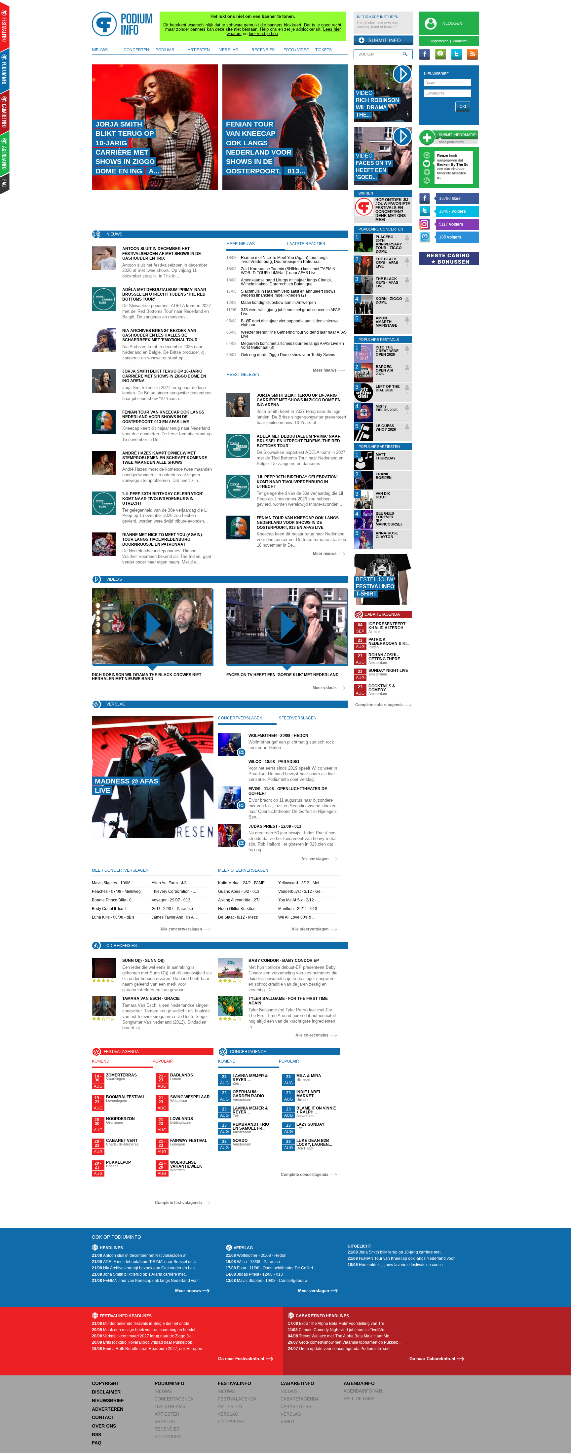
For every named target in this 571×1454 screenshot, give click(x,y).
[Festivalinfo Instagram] (424, 224)
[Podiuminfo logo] (124, 24)
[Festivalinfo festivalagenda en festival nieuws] (5, 27)
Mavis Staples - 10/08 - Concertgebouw (267, 1281)
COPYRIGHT (105, 1383)
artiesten (199, 50)
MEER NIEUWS (240, 243)
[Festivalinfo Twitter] (456, 54)
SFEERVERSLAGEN (298, 718)
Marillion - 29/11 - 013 (297, 908)
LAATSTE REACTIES (306, 243)
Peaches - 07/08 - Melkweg (116, 891)
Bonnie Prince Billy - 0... (113, 900)
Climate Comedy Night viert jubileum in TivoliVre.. (338, 1330)
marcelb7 (445, 156)
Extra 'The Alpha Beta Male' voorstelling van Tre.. (337, 1324)
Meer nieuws (325, 370)
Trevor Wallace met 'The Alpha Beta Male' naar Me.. (339, 1336)
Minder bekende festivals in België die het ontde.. (141, 1324)
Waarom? (460, 41)
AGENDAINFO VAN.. (364, 1391)
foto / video (296, 50)
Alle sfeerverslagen (309, 929)
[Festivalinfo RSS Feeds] (472, 54)
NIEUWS (163, 1391)
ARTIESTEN (167, 1414)
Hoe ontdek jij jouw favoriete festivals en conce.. (396, 1265)
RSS (96, 1434)
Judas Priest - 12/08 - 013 (254, 1274)
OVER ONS (104, 1426)
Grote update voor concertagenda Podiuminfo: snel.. (340, 1349)
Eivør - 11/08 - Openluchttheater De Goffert (269, 1268)
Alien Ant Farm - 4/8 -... (172, 883)
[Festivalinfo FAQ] (5, 183)
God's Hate (447, 173)
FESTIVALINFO (234, 1383)
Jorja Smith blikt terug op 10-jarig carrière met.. (139, 1274)
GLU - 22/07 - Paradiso (172, 908)
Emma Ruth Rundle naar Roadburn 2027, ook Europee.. (148, 1349)
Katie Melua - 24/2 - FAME (241, 883)
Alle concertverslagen (181, 929)
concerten (136, 50)
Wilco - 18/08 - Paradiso (253, 1262)
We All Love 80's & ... (296, 917)
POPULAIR (163, 1061)
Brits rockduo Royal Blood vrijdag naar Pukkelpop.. (143, 1342)
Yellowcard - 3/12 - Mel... (300, 883)
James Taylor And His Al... (175, 917)
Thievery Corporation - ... (174, 891)
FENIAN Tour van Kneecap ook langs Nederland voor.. (146, 1281)
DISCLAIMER (106, 1392)
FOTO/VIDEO (168, 1436)
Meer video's (325, 688)
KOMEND (100, 1061)
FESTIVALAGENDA (237, 1399)
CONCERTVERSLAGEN (240, 718)
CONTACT (103, 1417)
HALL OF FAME (359, 1398)
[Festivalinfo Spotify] (440, 54)
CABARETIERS (296, 1406)
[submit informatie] (383, 40)
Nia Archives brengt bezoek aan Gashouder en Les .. (145, 1268)
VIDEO (287, 1421)
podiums (165, 50)
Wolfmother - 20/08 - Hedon (256, 1255)
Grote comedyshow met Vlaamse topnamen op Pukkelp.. (344, 1342)
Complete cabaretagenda (379, 705)
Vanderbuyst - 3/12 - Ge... (301, 891)
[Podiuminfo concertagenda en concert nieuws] (5, 70)
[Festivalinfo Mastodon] (424, 237)
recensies (263, 50)
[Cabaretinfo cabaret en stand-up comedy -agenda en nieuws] (5, 112)
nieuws (100, 50)
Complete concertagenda (304, 1175)
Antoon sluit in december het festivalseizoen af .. (140, 1255)
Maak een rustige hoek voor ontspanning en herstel (143, 1330)
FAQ (96, 1442)
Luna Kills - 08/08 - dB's (113, 917)
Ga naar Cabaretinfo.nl (432, 1358)
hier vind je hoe (263, 33)
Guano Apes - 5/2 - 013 (238, 891)
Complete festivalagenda (178, 1203)
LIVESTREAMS (170, 1406)
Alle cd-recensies (311, 1035)
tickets (323, 50)
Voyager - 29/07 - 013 (171, 900)
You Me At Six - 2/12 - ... (299, 900)
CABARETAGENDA (300, 1399)
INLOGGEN (451, 23)
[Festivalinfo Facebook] (424, 54)
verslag (228, 50)
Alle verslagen (314, 859)
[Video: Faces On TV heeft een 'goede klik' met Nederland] (286, 626)
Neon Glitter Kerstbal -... (239, 908)
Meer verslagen (313, 1290)
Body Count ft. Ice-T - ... (112, 908)
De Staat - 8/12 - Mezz (238, 917)
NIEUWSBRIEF (436, 74)
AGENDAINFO (359, 1383)
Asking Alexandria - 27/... (240, 900)
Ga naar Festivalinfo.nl (241, 1358)
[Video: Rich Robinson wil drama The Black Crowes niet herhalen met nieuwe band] (152, 626)
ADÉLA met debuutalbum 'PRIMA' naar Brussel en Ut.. (146, 1262)
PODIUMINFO (169, 1383)
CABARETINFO (297, 1383)
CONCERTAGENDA (174, 1399)
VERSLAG (165, 1421)
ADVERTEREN (107, 1409)
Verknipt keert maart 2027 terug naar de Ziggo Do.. (143, 1336)
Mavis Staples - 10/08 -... (114, 883)
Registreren (439, 41)
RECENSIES (167, 1429)
